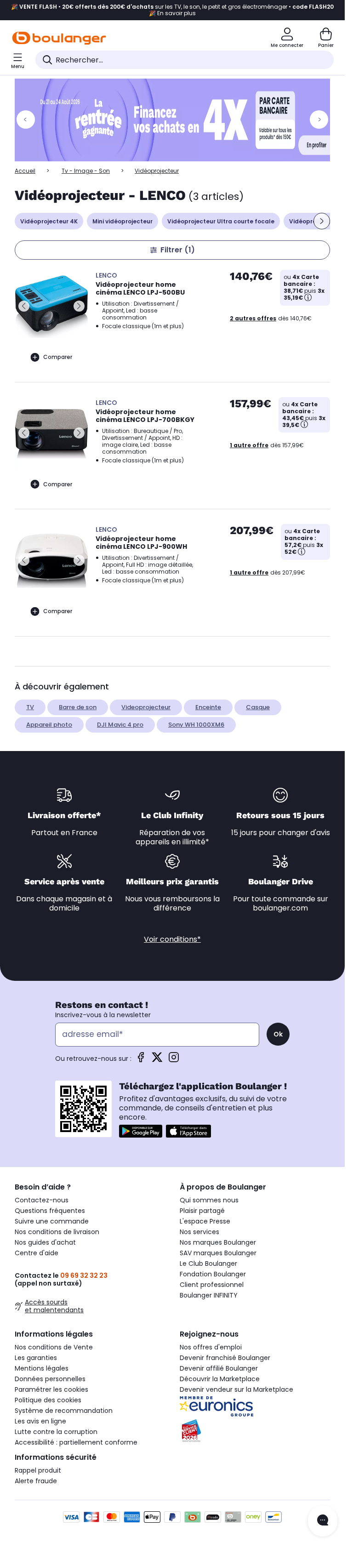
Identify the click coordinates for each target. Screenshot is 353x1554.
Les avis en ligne (40, 1421)
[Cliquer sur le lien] (176, 120)
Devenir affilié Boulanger (219, 1368)
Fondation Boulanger (213, 1274)
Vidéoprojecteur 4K (49, 221)
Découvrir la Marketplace (220, 1378)
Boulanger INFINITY (209, 1295)
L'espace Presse (205, 1221)
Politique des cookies (48, 1400)
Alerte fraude (36, 1481)
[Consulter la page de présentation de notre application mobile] (140, 1131)
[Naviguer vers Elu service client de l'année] (255, 1430)
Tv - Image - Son (86, 171)
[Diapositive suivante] (321, 221)
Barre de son (78, 707)
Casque (258, 707)
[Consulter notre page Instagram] (173, 1060)
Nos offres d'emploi (211, 1347)
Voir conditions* (172, 939)
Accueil (25, 171)
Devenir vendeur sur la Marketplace (236, 1389)
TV (30, 707)
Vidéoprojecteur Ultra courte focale (220, 221)
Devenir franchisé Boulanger (225, 1357)
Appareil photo (49, 724)
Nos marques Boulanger (218, 1242)
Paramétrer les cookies (51, 1389)
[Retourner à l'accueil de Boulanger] (59, 38)
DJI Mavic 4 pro (120, 724)
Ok (278, 1034)
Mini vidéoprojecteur (122, 221)
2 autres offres (253, 318)
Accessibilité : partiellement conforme (76, 1442)
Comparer (57, 356)
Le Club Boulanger (208, 1263)
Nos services (199, 1231)
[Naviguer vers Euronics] (255, 1406)
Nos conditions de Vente (54, 1347)
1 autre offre (249, 445)
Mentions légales (41, 1368)
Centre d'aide (36, 1253)
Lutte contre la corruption (56, 1431)
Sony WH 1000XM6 (196, 724)
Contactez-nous (41, 1200)
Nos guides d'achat (45, 1242)
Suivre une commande (52, 1221)
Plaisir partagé (202, 1210)
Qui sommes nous (209, 1200)
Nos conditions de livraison (57, 1231)
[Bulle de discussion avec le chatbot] (322, 1521)
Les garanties (36, 1357)
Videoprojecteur (146, 707)
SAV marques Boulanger (218, 1253)
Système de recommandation (64, 1410)
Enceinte (208, 707)
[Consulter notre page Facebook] (140, 1060)
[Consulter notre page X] (157, 1060)
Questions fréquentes (50, 1210)
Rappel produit (38, 1470)
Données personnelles (50, 1378)
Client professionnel (212, 1284)
